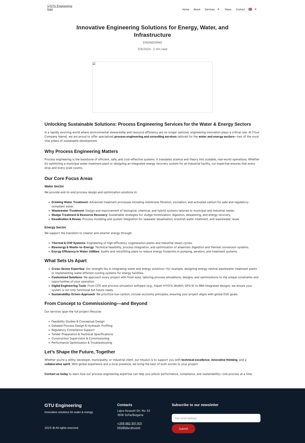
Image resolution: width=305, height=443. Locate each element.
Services (210, 9)
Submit (183, 428)
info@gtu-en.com (128, 427)
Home (185, 9)
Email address (181, 411)
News (228, 9)
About (196, 9)
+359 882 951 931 (129, 423)
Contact (240, 9)
